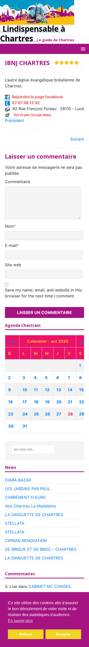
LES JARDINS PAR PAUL (27, 488)
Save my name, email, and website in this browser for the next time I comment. (43, 293)
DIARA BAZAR (18, 480)
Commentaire (17, 181)
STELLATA (14, 523)
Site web (13, 264)
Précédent (14, 120)
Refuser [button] (25, 634)
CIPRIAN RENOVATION (26, 540)
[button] (82, 48)
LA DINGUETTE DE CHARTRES (34, 514)
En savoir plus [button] (20, 621)
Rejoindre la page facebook (36, 96)
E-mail (11, 245)
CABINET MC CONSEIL (49, 586)
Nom (9, 226)
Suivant (77, 139)
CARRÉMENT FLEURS (25, 497)
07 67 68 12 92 (25, 102)
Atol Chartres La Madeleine (30, 505)
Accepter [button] (63, 634)
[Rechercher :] (33, 449)
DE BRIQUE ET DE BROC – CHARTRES (40, 549)
